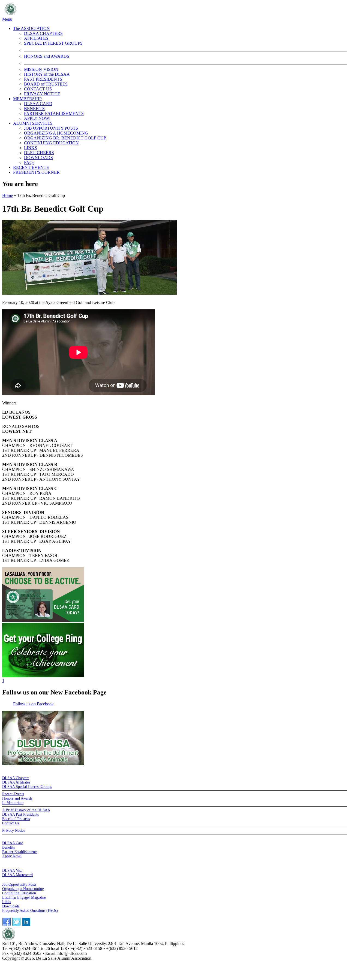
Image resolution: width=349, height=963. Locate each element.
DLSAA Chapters (15, 778)
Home (7, 195)
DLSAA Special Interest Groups (27, 787)
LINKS (30, 147)
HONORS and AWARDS (46, 56)
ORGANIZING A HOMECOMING (56, 133)
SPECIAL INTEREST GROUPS (53, 43)
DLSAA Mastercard (17, 875)
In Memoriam (12, 803)
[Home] (72, 14)
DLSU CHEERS (39, 152)
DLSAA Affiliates (16, 782)
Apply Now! (12, 856)
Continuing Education (19, 893)
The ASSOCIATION (31, 28)
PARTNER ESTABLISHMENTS (54, 113)
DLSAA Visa (12, 870)
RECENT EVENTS (31, 167)
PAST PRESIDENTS (43, 79)
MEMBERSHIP (27, 98)
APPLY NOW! (37, 118)
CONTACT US (38, 89)
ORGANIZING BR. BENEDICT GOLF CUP (65, 138)
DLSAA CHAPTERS (43, 33)
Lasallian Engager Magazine (24, 897)
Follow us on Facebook (33, 704)
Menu (7, 19)
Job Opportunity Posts (19, 884)
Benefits (8, 847)
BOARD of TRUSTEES (46, 84)
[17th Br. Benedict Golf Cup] (89, 293)
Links (6, 902)
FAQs (29, 162)
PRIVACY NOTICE (42, 94)
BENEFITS (34, 108)
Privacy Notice (13, 830)
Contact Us (10, 823)
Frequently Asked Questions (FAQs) (30, 911)
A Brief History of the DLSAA (26, 810)
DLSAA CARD (38, 103)
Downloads (10, 906)
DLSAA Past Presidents (20, 814)
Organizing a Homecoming (23, 889)
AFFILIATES (36, 38)
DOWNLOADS (38, 157)
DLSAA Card (12, 843)
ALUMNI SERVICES (33, 123)
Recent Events (13, 794)
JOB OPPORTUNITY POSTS (51, 128)
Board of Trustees (16, 819)
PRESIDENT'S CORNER (36, 172)
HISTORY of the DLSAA (47, 74)
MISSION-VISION (41, 69)
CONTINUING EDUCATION (51, 143)
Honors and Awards (17, 798)
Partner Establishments (19, 852)
